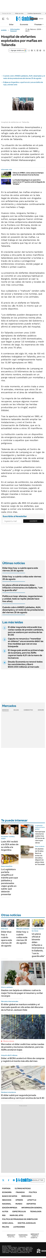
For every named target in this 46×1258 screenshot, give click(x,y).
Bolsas (16, 710)
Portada (6, 1188)
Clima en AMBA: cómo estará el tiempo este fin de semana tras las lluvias (28, 174)
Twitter (3, 1180)
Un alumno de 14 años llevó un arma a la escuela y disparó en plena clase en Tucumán (40, 856)
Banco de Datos (9, 1196)
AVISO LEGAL (7, 1223)
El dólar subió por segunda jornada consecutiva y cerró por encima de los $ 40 (22, 1096)
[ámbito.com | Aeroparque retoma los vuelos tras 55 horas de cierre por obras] (27, 831)
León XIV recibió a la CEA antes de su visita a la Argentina (10, 845)
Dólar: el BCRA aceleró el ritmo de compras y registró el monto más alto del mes (22, 1059)
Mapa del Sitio (16, 1215)
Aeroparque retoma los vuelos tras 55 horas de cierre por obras (40, 837)
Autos (5, 1211)
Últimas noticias (23, 1188)
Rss (3, 1215)
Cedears (41, 710)
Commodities (28, 710)
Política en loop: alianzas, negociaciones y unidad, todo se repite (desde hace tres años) (22, 599)
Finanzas (38, 24)
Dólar (11, 24)
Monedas (5, 710)
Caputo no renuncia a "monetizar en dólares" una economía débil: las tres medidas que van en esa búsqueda (25, 642)
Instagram (14, 1180)
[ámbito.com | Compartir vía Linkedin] (37, 50)
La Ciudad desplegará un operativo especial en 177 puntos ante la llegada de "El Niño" (29, 182)
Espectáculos (19, 1211)
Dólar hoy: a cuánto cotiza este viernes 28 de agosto (21, 577)
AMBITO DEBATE (35, 1236)
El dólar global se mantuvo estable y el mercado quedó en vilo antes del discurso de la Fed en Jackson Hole (22, 1007)
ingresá (41, 18)
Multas (5, 1227)
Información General (15, 30)
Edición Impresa (9, 1208)
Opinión (19, 1200)
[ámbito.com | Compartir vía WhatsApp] (29, 50)
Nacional (6, 1204)
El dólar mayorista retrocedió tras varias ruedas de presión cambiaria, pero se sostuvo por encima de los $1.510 (26, 631)
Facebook (8, 1180)
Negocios (6, 1200)
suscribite (34, 18)
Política (33, 1192)
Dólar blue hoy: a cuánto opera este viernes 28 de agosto (20, 569)
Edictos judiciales (27, 1223)
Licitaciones (19, 1227)
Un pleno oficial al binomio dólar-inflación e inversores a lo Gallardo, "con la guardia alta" (22, 588)
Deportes (31, 1204)
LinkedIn (19, 1180)
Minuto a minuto (8, 1041)
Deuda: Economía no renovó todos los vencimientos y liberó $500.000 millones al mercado (25, 664)
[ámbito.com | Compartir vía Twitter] (35, 50)
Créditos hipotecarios (34, 13)
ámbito (4, 30)
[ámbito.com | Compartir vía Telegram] (40, 50)
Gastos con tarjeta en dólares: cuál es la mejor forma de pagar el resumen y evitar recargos (22, 993)
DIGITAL (11, 1236)
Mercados (26, 1196)
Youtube (25, 1180)
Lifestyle (31, 1200)
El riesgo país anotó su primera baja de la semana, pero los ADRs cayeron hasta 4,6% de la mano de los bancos (26, 654)
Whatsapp (31, 1180)
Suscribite (33, 521)
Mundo (19, 1204)
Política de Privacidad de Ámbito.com (20, 1219)
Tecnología (35, 1211)
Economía (24, 24)
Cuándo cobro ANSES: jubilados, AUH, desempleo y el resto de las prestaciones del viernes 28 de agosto (24, 77)
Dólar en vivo (19, 13)
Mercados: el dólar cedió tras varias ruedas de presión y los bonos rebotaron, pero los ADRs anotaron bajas (22, 1047)
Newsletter (37, 1180)
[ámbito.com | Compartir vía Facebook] (32, 50)
